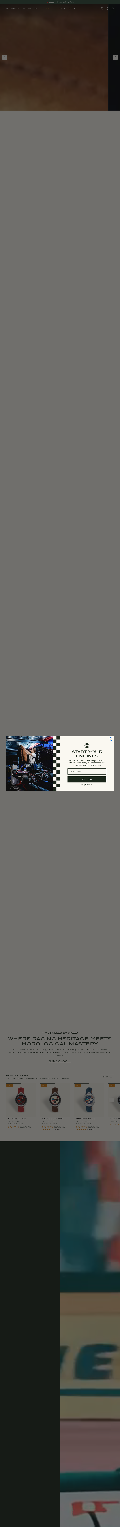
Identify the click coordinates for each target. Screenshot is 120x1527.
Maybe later (87, 785)
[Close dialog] (111, 739)
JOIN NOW (87, 779)
